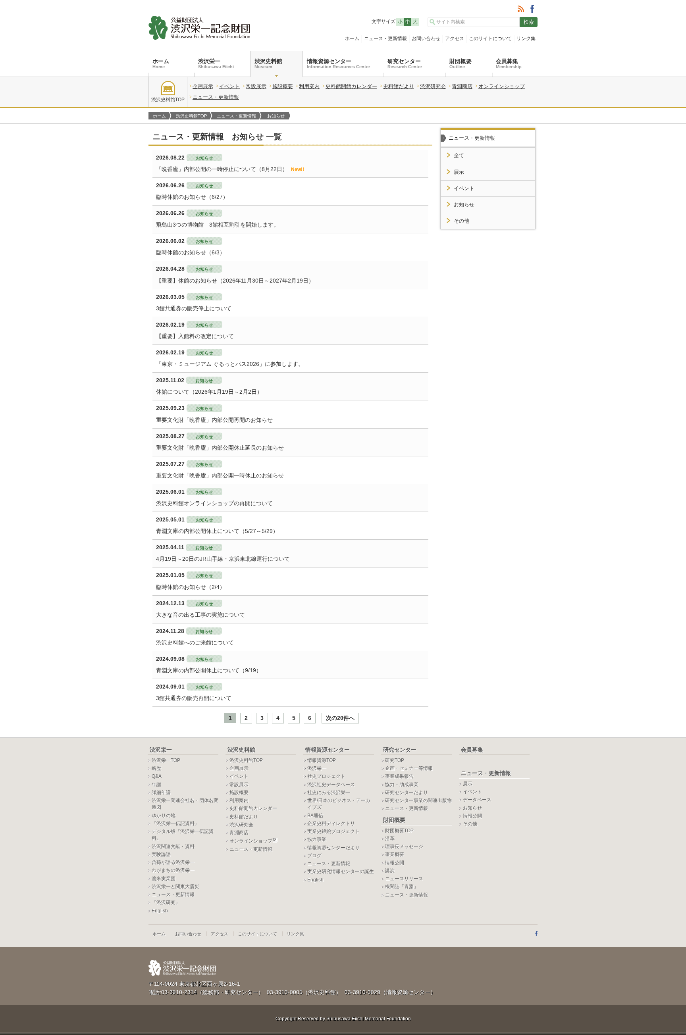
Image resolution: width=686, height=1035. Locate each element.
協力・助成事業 (401, 784)
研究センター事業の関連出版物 (418, 800)
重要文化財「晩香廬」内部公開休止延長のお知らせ (220, 447)
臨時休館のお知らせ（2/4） (190, 587)
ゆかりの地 (163, 815)
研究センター (404, 63)
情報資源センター (338, 63)
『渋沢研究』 (166, 902)
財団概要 (460, 63)
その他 (461, 221)
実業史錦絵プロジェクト (333, 831)
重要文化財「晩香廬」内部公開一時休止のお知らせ (220, 475)
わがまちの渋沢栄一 (173, 870)
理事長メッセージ (404, 846)
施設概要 (282, 86)
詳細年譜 (161, 792)
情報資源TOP (321, 760)
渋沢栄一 (216, 63)
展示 (459, 172)
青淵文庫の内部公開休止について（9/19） (209, 670)
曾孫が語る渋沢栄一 (173, 862)
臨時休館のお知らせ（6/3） (190, 252)
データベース (477, 799)
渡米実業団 (163, 878)
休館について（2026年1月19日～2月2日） (209, 392)
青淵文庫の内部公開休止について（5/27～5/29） (217, 531)
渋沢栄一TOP (166, 760)
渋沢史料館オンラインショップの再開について (214, 503)
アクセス (454, 38)
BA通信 (315, 815)
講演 (390, 870)
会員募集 (509, 63)
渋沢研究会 (433, 86)
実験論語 (161, 854)
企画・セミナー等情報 (409, 768)
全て (459, 155)
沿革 (390, 838)
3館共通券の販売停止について (193, 308)
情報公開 (394, 863)
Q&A (157, 776)
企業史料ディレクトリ (331, 823)
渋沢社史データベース (331, 784)
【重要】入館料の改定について (195, 336)
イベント (229, 86)
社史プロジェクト (326, 776)
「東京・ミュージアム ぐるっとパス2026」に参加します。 (230, 364)
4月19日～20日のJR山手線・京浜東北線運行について (223, 559)
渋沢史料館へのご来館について (195, 642)
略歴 (156, 768)
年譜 (156, 784)
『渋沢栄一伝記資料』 (175, 823)
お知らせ (464, 205)
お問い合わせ (426, 38)
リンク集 (526, 38)
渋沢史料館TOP (168, 99)
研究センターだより (406, 792)
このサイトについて (490, 38)
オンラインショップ (501, 86)
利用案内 (309, 86)
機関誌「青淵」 (401, 886)
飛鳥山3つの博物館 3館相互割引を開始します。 (217, 224)
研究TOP (394, 760)
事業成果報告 (399, 776)
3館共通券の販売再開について (193, 698)
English (160, 911)
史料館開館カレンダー (351, 86)
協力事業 (316, 839)
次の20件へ (340, 718)
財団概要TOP (399, 830)
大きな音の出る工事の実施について (200, 615)
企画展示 (203, 86)
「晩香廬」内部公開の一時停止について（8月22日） (230, 169)
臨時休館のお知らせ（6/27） (192, 197)
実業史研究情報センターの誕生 (340, 871)
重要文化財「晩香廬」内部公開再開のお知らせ (214, 420)
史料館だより (398, 86)
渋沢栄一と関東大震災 (175, 886)
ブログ (314, 855)
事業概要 (394, 854)
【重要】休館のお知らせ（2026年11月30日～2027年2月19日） (235, 280)
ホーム (352, 38)
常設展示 (256, 86)
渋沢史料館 (268, 63)
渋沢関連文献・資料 (173, 846)
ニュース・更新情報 (385, 38)
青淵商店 (462, 86)
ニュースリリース (404, 878)
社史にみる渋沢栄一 (328, 792)
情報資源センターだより (333, 847)
